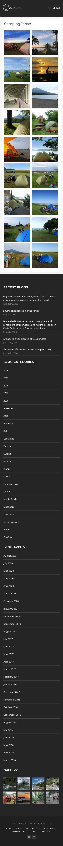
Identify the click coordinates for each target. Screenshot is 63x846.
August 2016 (10, 722)
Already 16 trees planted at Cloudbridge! (24, 338)
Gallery (30, 828)
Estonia (7, 446)
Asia (6, 415)
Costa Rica (9, 438)
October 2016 (11, 707)
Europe (7, 453)
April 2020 (9, 585)
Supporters (18, 831)
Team (33, 831)
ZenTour (8, 537)
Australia (8, 423)
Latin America (11, 484)
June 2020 (9, 570)
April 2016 (9, 752)
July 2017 (8, 639)
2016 (6, 370)
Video (7, 529)
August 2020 (10, 555)
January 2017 (10, 684)
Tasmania (9, 514)
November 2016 (12, 699)
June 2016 (9, 737)
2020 (6, 400)
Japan (7, 468)
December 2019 (12, 616)
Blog (42, 828)
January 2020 (10, 608)
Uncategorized (11, 522)
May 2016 (8, 745)
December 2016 (12, 692)
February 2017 (11, 676)
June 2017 (9, 646)
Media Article (10, 499)
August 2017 (10, 631)
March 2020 (10, 593)
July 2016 (8, 729)
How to (7, 461)
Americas (8, 408)
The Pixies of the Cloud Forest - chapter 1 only (27, 349)
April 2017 (9, 661)
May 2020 (8, 578)
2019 (6, 393)
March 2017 (10, 669)
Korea (7, 476)
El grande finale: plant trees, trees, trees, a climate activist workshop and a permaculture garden (29, 298)
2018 (6, 385)
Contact (45, 831)
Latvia (7, 491)
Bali (5, 431)
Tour (53, 828)
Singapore (9, 506)
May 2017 (8, 654)
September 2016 (12, 714)
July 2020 (8, 563)
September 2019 (12, 623)
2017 (6, 378)
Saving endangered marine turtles (21, 310)
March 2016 (10, 760)
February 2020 (11, 601)
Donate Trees (13, 828)
